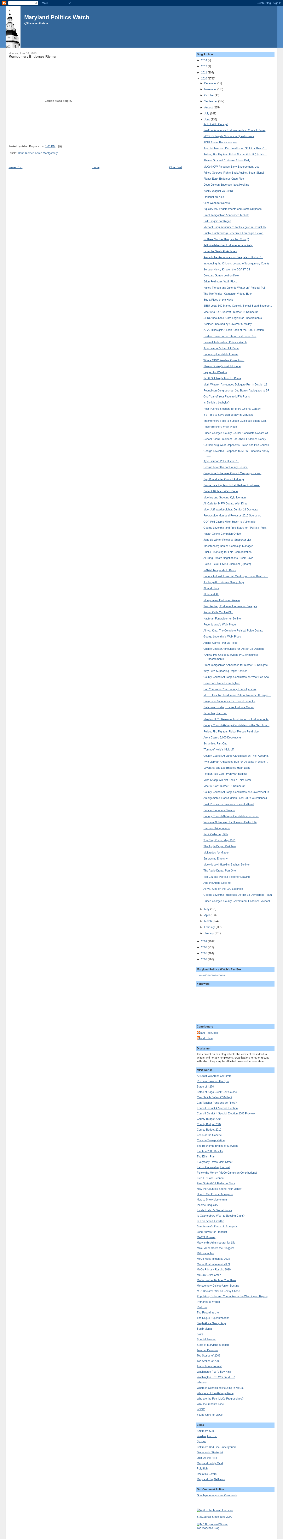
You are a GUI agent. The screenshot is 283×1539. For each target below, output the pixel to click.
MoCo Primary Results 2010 (214, 1269)
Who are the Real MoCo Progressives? (220, 1398)
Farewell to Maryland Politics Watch (225, 342)
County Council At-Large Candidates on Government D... (237, 792)
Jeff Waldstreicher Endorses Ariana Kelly (228, 245)
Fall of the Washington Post (213, 1167)
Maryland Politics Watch (56, 17)
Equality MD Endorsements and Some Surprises (232, 208)
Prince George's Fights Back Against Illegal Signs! (233, 172)
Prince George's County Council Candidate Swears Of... (236, 433)
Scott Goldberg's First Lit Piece (222, 378)
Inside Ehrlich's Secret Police (214, 1210)
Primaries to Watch (208, 1301)
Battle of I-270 (205, 1086)
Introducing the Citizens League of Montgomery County (236, 263)
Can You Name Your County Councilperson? (229, 689)
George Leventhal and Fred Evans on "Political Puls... (235, 527)
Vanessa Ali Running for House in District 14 (229, 822)
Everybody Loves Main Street (214, 1161)
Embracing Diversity (215, 858)
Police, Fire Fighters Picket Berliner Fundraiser (231, 485)
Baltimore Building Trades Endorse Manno (228, 707)
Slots (200, 1334)
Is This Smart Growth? (210, 1221)
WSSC (201, 1409)
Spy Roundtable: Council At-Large (223, 479)
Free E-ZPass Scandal (210, 1178)
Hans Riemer (25, 153)
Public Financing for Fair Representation (227, 551)
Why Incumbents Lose (210, 1404)
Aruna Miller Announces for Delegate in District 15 (233, 257)
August (209, 107)
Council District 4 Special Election (217, 1108)
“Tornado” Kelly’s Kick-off (218, 749)
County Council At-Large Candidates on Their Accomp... (236, 755)
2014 (204, 60)
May (207, 909)
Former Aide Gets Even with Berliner (225, 773)
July (207, 113)
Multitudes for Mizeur (216, 852)
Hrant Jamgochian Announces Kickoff (226, 215)
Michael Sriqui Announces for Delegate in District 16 (234, 227)
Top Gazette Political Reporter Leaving (226, 876)
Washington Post (207, 1436)
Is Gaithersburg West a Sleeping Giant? (220, 1215)
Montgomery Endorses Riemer (32, 56)
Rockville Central (207, 1473)
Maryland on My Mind (210, 1463)
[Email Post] (59, 146)
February (210, 927)
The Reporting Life (208, 1312)
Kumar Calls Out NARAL (218, 612)
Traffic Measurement (209, 1366)
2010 (204, 78)
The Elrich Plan (206, 1156)
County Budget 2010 (209, 1129)
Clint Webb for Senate (216, 202)
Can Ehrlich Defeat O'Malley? (214, 1097)
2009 (204, 941)
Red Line (202, 1307)
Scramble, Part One (215, 743)
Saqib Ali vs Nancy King (211, 1323)
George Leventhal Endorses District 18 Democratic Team (237, 894)
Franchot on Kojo (213, 196)
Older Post (175, 167)
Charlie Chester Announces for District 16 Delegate (233, 648)
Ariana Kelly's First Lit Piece (220, 642)
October (209, 95)
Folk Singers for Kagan (217, 221)
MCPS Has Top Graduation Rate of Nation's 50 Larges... (237, 695)
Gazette (201, 1441)
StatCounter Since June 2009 (214, 1516)
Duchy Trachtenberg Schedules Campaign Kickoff (233, 233)
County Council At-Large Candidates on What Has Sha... (237, 676)
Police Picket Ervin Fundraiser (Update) (227, 563)
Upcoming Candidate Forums (220, 354)
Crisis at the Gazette (209, 1135)
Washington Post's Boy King (214, 1371)
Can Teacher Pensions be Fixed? (217, 1102)
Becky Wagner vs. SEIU (218, 190)
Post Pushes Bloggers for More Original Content (232, 408)
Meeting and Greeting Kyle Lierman (224, 497)
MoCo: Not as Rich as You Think (216, 1280)
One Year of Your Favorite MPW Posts (226, 396)
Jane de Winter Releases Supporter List (227, 539)
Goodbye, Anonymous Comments (217, 1495)
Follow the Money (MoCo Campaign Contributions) (227, 1172)
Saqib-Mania (204, 1328)
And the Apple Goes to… (218, 882)
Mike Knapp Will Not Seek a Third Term (227, 780)
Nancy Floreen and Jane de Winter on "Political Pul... (235, 287)
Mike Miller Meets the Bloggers (215, 1248)
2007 (204, 953)
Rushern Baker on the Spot (213, 1081)
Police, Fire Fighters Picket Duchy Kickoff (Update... (235, 154)
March (208, 921)
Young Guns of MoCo (210, 1414)
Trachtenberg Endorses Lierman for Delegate (230, 606)
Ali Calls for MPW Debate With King (225, 503)
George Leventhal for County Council (225, 467)
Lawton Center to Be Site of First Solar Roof (229, 336)
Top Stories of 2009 (208, 1361)
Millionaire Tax (205, 1253)
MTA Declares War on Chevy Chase (218, 1291)
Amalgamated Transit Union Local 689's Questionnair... (236, 798)
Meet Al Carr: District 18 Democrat (224, 786)
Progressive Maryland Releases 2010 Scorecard (232, 515)
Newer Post (15, 167)
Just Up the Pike (207, 1457)
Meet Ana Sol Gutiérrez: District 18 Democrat (230, 311)
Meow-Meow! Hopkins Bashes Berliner (226, 864)
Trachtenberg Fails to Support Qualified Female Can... (235, 420)
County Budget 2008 (209, 1118)
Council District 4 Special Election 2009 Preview (226, 1113)
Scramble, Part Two (215, 713)
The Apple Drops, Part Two (219, 846)
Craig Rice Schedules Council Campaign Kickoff (232, 473)
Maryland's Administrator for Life (216, 1242)
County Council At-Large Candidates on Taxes (231, 816)
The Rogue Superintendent (213, 1317)
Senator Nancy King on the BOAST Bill (226, 269)
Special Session (206, 1339)
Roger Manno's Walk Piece (219, 624)
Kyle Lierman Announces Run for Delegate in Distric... (235, 761)
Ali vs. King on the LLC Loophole (223, 888)
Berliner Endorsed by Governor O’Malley (227, 323)
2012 (204, 66)
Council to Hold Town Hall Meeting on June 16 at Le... (235, 576)
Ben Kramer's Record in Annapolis (217, 1226)
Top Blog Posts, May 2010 (219, 840)
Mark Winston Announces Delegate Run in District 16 (235, 384)
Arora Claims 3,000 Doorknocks (222, 737)
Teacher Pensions (207, 1350)
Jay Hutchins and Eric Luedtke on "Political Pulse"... (235, 148)
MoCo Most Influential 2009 (213, 1264)
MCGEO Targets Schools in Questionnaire (228, 136)
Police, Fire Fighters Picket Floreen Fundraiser (231, 731)
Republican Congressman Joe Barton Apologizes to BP (236, 390)
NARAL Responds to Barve (219, 570)
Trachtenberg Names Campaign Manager (228, 545)
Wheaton (202, 1382)
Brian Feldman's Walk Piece (220, 281)
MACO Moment (206, 1237)
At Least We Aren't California (214, 1075)
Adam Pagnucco (208, 1032)
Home (95, 167)
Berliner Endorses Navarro (219, 810)
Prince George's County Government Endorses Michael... (237, 901)
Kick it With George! (215, 124)
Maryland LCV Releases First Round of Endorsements (235, 719)
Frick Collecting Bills (215, 834)
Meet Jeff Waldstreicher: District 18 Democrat (230, 509)
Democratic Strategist (210, 1452)
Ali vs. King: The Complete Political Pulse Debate (233, 630)
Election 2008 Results (210, 1151)
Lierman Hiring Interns (216, 828)
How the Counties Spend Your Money (219, 1188)
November (210, 89)
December (210, 83)
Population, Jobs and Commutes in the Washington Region (232, 1296)
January (209, 933)
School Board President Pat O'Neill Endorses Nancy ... (236, 439)
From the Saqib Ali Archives (220, 251)
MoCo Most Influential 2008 (213, 1258)
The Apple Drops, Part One (219, 870)
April (207, 915)
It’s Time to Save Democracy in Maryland (228, 414)
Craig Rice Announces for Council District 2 (229, 701)
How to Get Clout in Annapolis (215, 1194)
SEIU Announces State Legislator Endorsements (232, 317)
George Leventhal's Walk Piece (222, 636)
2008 (204, 947)
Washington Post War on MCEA (216, 1377)
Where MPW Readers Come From (223, 360)
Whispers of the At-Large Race (215, 1393)
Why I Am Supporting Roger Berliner (225, 670)
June (207, 119)
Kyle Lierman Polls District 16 (221, 461)
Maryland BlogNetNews (211, 1479)
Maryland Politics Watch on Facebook (212, 975)
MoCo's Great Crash (209, 1274)
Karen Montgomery (46, 153)
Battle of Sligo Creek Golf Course (217, 1092)
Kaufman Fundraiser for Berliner (222, 618)
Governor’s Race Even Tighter (221, 683)
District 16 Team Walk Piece (220, 491)
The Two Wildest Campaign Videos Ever (227, 293)
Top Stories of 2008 (208, 1355)
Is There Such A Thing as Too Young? (226, 239)
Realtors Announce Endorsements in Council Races (234, 130)
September (211, 101)
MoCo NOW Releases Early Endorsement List (231, 166)
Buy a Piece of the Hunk (218, 299)
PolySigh (202, 1468)
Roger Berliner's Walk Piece (220, 426)
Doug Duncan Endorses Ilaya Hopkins (226, 184)
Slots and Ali (211, 594)
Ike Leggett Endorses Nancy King (223, 582)
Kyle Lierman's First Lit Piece (221, 348)
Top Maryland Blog (208, 1527)
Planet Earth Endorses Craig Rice (223, 178)
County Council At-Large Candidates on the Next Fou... (236, 725)
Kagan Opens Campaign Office (222, 533)
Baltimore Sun (205, 1430)
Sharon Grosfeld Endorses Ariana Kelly (226, 160)
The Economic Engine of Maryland (217, 1145)
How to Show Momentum (212, 1199)
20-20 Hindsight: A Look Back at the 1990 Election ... (235, 329)
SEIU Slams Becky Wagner (220, 142)
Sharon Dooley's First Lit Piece (222, 366)
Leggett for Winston (215, 372)
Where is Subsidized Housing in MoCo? (220, 1387)
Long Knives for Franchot (212, 1231)
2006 (204, 959)
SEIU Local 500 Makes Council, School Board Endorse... (237, 305)
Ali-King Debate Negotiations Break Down (228, 557)
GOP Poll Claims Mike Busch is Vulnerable (229, 521)
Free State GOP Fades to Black (216, 1183)
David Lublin (205, 1038)
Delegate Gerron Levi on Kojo (221, 275)
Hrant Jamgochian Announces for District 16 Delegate (235, 664)
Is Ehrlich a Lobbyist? (216, 402)
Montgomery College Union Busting (218, 1285)
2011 (204, 72)
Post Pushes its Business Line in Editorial (228, 804)
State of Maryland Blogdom (213, 1344)
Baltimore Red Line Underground (216, 1447)
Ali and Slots (211, 588)
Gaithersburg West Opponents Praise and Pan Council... (237, 445)
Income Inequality (207, 1204)
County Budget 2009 (209, 1124)
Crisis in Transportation (211, 1140)
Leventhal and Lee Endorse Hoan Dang (226, 767)
